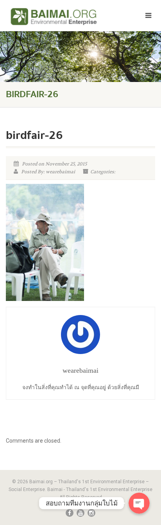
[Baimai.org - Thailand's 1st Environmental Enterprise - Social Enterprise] (54, 16)
